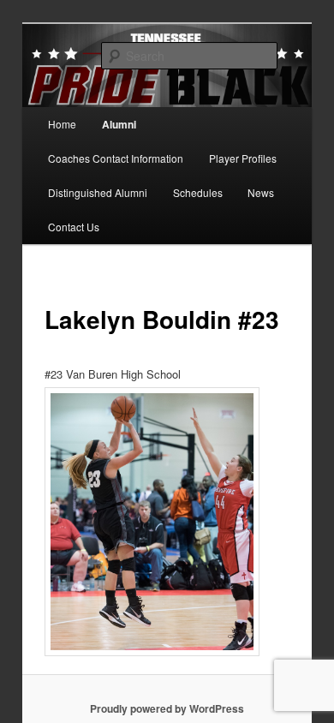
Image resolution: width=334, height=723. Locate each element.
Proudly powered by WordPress (167, 708)
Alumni (119, 124)
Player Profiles (243, 158)
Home (62, 124)
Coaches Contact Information (115, 158)
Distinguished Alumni (97, 192)
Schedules (198, 192)
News (261, 192)
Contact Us (73, 226)
